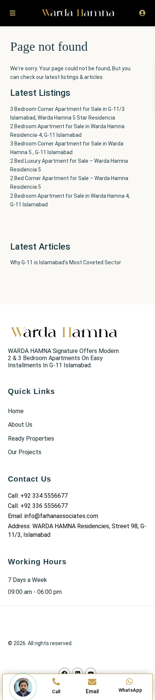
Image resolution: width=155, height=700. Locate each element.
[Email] (92, 682)
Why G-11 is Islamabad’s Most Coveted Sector (65, 262)
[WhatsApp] (129, 681)
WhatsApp (130, 690)
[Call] (56, 681)
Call (56, 691)
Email (92, 691)
